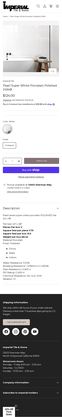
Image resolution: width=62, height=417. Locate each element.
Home (5, 16)
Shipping (7, 100)
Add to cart (41, 161)
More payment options (31, 176)
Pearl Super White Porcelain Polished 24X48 (27, 16)
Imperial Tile (8, 81)
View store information (17, 191)
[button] (9, 412)
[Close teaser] (15, 406)
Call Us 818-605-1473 (16, 322)
